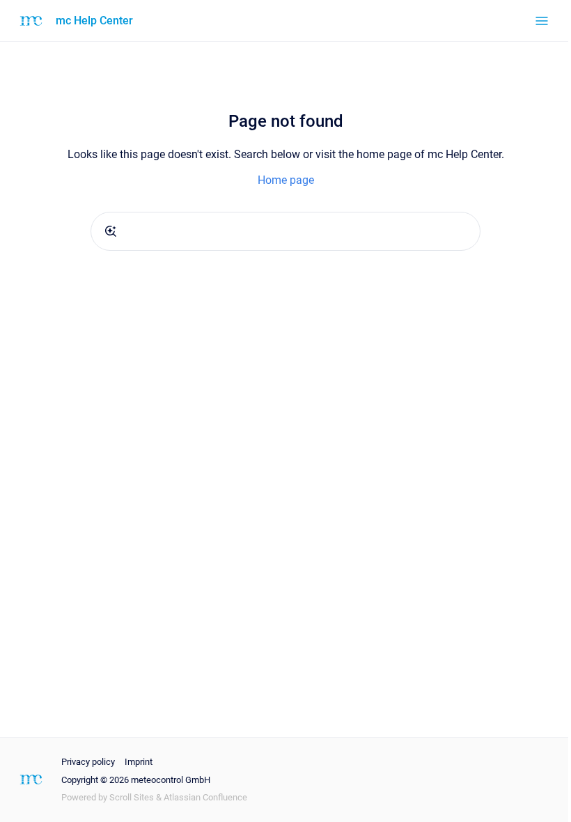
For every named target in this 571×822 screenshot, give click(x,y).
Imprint (138, 762)
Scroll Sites (131, 797)
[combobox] (285, 231)
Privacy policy (88, 762)
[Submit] (111, 231)
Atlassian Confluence (205, 797)
